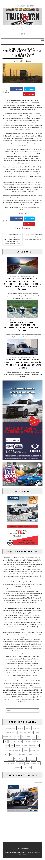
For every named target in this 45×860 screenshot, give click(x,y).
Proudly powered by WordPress (14, 852)
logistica (24, 746)
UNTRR (33, 763)
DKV (23, 737)
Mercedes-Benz (34, 746)
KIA (12, 746)
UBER (27, 763)
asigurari (20, 728)
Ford (5, 741)
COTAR (5, 737)
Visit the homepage (38, 782)
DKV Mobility (31, 737)
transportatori (31, 759)
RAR (38, 750)
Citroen (30, 732)
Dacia (11, 737)
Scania (37, 754)
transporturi (20, 763)
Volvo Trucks (27, 767)
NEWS (19, 228)
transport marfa (9, 763)
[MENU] (42, 40)
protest (32, 750)
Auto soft (28, 728)
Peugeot (25, 750)
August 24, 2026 (16, 276)
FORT (20, 741)
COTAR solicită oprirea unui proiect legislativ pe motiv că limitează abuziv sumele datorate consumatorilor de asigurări (12, 239)
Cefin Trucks (22, 732)
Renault (12, 754)
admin (29, 61)
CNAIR (37, 732)
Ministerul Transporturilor (13, 750)
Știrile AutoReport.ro (24, 551)
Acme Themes (22, 855)
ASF (15, 728)
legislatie (17, 746)
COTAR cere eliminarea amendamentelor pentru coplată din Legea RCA (33, 237)
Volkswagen (17, 767)
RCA (6, 754)
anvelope (9, 728)
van (39, 763)
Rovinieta (30, 754)
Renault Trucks (21, 754)
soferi (10, 759)
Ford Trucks (12, 741)
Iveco (7, 746)
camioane (27, 228)
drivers (39, 737)
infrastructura (36, 741)
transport (22, 759)
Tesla (15, 759)
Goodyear (27, 741)
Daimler (17, 737)
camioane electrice (11, 732)
